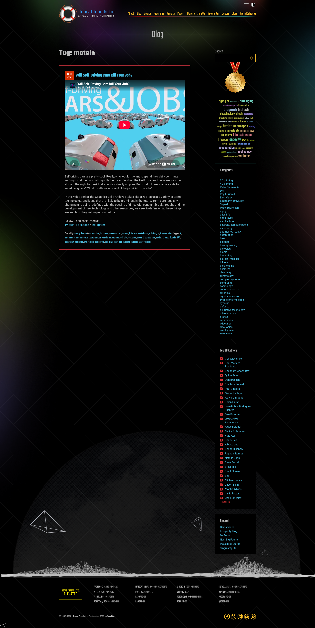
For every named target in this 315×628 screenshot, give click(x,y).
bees (222, 238)
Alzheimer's (234, 102)
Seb (227, 475)
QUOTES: (222, 602)
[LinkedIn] (240, 616)
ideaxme (221, 131)
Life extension (242, 135)
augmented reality (230, 231)
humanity (252, 127)
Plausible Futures (230, 543)
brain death (223, 118)
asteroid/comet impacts (234, 224)
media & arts (143, 233)
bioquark (230, 110)
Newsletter (213, 14)
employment (227, 330)
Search (252, 58)
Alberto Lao (231, 444)
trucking (134, 242)
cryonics (225, 292)
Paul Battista (232, 388)
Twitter (69, 224)
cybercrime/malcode (232, 299)
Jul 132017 (69, 75)
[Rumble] (253, 616)
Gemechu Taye (233, 393)
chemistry (225, 272)
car (129, 238)
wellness (244, 156)
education (225, 323)
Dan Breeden (232, 379)
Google (173, 238)
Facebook (82, 224)
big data (225, 241)
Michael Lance (233, 480)
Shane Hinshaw (234, 449)
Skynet (224, 204)
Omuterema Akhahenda (232, 420)
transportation (166, 233)
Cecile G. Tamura (235, 431)
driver (139, 238)
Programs (159, 14)
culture (247, 118)
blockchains (227, 265)
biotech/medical (229, 258)
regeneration (227, 148)
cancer (230, 118)
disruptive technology (232, 310)
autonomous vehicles (118, 238)
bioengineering (228, 245)
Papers (181, 14)
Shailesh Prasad (234, 384)
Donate (191, 14)
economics (226, 320)
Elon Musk (226, 197)
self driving (99, 242)
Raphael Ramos (234, 453)
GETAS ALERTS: (225, 587)
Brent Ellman (232, 471)
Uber (141, 242)
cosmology (226, 286)
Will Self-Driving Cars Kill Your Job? (104, 75)
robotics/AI (154, 233)
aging (222, 101)
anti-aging (246, 101)
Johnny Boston (80, 233)
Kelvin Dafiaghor (234, 397)
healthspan (240, 126)
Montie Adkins (233, 489)
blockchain (248, 114)
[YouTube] (246, 616)
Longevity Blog (228, 531)
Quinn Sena (231, 375)
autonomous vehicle (99, 238)
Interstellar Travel (247, 131)
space (223, 152)
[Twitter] (233, 616)
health (227, 126)
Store (234, 14)
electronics (226, 327)
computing (226, 282)
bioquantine (243, 105)
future (243, 121)
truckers (126, 242)
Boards (147, 14)
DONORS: (180, 592)
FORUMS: (181, 602)
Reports (171, 14)
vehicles (147, 242)
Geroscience (227, 527)
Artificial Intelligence (230, 106)
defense (224, 306)
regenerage (244, 144)
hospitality (69, 242)
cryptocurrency (239, 118)
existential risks (225, 122)
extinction (235, 122)
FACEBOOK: (98, 587)
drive (134, 238)
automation (94, 233)
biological (225, 248)
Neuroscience (250, 140)
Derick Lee (231, 440)
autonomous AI (82, 238)
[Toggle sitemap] (246, 5)
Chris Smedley (233, 498)
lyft (85, 242)
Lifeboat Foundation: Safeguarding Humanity (87, 14)
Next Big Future (229, 539)
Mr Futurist (226, 535)
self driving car (111, 242)
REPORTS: (139, 597)
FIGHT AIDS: (99, 597)
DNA (222, 190)
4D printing (226, 183)
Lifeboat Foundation (80, 616)
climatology (227, 275)
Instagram (98, 224)
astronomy (226, 228)
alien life (225, 214)
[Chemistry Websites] (235, 78)
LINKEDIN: (181, 587)
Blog (138, 14)
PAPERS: (139, 602)
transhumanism (230, 156)
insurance (79, 242)
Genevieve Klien (234, 358)
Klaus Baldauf (233, 426)
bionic (223, 252)
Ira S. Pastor (232, 493)
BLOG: (137, 592)
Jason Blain (232, 484)
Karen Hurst (232, 402)
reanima (232, 143)
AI (180, 233)
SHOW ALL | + (225, 502)
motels (91, 242)
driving (159, 238)
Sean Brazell (232, 462)
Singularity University (232, 200)
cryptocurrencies (229, 296)
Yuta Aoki (230, 435)
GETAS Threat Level (70, 593)
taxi (120, 242)
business (104, 233)
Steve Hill (230, 466)
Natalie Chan (232, 458)
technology (245, 152)
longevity (235, 139)
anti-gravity (226, 217)
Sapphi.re (111, 616)
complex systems (230, 279)
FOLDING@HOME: (184, 597)
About (131, 14)
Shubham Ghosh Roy (237, 371)
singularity (249, 148)
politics (224, 144)
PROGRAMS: (224, 597)
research (238, 148)
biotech (243, 110)
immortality (232, 131)
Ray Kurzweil (227, 194)
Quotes (225, 14)
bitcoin (239, 114)
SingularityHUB (229, 548)
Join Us (201, 14)
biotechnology (227, 114)
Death (251, 118)
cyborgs (224, 303)
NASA (244, 140)
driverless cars (115, 233)
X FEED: (97, 592)
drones (125, 233)
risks (243, 148)
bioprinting (226, 255)
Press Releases (248, 14)
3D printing (226, 180)
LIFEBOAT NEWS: (142, 587)
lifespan (223, 140)
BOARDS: (222, 592)
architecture (227, 221)
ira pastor (226, 135)
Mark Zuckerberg (230, 207)
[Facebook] (227, 616)
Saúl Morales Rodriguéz (232, 365)
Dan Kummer (232, 414)
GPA (178, 238)
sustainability (232, 152)
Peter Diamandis (229, 187)
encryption (226, 333)
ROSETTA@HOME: (101, 602)
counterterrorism (229, 289)
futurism (133, 233)
